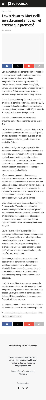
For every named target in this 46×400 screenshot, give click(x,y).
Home (4, 11)
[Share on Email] (29, 66)
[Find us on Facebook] (18, 387)
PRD (9, 11)
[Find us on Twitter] (23, 387)
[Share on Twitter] (18, 66)
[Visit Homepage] (18, 3)
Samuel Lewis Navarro (12, 316)
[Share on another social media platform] (39, 66)
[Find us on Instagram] (27, 387)
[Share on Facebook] (7, 66)
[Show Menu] (3, 3)
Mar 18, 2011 (6, 30)
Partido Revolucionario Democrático (21, 313)
